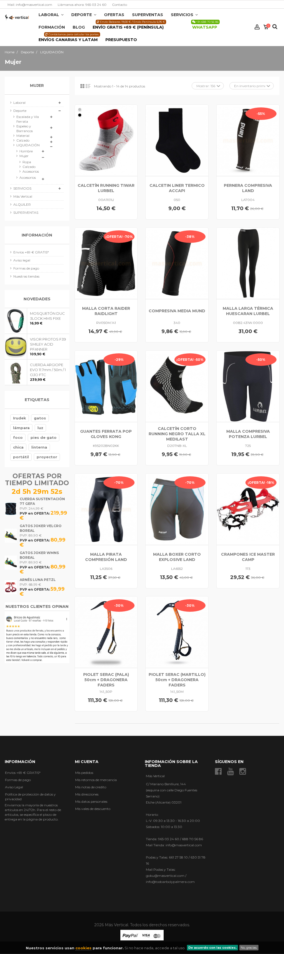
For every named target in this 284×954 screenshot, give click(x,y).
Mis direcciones (86, 794)
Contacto (119, 4)
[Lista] (88, 86)
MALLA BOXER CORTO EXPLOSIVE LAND (177, 557)
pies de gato (44, 437)
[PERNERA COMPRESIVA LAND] (248, 140)
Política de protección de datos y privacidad (30, 796)
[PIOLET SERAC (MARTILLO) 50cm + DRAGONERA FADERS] (177, 632)
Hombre (26, 151)
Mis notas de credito (90, 787)
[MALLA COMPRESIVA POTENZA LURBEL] (248, 386)
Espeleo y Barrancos (24, 128)
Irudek (19, 418)
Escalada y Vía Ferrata (27, 119)
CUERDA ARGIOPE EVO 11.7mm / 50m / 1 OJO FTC (48, 370)
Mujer (24, 156)
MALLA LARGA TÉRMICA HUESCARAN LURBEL (248, 311)
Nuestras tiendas (26, 276)
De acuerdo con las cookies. (212, 948)
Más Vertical (22, 196)
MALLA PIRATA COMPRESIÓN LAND (106, 557)
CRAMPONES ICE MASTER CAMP (248, 557)
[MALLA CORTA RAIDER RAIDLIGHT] (106, 263)
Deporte (19, 111)
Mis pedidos (84, 773)
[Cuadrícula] (82, 86)
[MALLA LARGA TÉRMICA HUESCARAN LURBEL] (248, 263)
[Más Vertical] (17, 17)
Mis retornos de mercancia (96, 780)
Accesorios (26, 171)
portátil (21, 457)
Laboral (19, 102)
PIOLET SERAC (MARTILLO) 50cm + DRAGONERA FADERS (177, 680)
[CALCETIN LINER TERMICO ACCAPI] (177, 140)
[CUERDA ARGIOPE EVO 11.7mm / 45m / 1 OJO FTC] (16, 372)
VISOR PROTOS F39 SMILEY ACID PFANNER (48, 344)
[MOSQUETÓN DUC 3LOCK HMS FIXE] (16, 321)
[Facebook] (218, 771)
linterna (39, 447)
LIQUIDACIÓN (28, 145)
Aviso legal (21, 260)
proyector (47, 457)
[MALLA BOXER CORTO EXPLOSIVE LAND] (177, 509)
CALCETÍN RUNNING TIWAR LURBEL (106, 188)
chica (18, 447)
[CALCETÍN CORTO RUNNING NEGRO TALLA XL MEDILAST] (177, 386)
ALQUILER (22, 204)
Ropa (26, 162)
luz (40, 428)
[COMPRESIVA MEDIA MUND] (177, 263)
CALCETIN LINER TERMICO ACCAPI (177, 188)
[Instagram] (242, 771)
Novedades (37, 298)
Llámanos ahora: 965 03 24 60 (82, 4)
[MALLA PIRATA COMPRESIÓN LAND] (106, 509)
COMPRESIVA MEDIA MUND (177, 310)
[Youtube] (230, 771)
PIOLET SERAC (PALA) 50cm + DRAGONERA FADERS (106, 680)
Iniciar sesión (257, 27)
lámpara (21, 428)
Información (37, 235)
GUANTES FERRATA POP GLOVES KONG (106, 434)
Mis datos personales (91, 801)
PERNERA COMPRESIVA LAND (248, 188)
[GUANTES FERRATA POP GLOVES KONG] (106, 386)
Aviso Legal (14, 787)
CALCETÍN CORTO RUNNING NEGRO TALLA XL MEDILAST (177, 434)
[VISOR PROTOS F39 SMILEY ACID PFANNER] (16, 346)
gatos (40, 418)
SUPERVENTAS (25, 212)
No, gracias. (249, 948)
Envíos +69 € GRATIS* (31, 252)
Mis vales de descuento (92, 809)
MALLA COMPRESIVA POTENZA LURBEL (248, 434)
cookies (83, 948)
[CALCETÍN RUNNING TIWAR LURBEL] (106, 140)
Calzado (22, 140)
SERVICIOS (22, 188)
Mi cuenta (86, 761)
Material (22, 136)
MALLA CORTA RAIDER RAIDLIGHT (106, 311)
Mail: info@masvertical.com (29, 4)
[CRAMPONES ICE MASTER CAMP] (248, 509)
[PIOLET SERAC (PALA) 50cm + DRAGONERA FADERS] (106, 632)
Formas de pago (26, 268)
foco (18, 437)
